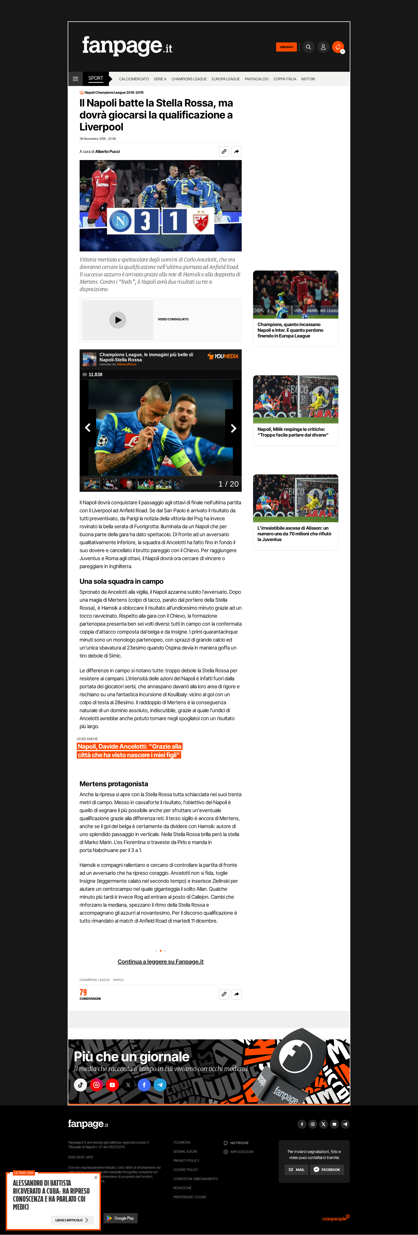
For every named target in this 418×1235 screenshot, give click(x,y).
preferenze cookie (189, 1197)
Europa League (226, 79)
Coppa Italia (285, 79)
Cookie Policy (185, 1170)
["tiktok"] (80, 1084)
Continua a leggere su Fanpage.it (161, 961)
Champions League (189, 79)
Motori (308, 79)
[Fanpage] (88, 1124)
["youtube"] (112, 1084)
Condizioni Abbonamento (195, 1179)
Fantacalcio (256, 79)
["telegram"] (160, 1084)
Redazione (182, 1188)
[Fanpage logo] (120, 47)
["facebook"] (144, 1084)
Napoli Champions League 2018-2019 (114, 93)
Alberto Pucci (107, 151)
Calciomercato (134, 79)
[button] (236, 151)
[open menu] (75, 79)
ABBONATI (286, 47)
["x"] (128, 1084)
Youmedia (182, 1142)
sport (95, 78)
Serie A (160, 79)
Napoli (118, 980)
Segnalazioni (185, 1151)
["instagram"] (96, 1084)
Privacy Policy (186, 1160)
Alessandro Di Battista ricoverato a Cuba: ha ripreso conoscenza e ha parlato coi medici (51, 1195)
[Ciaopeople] (336, 1219)
